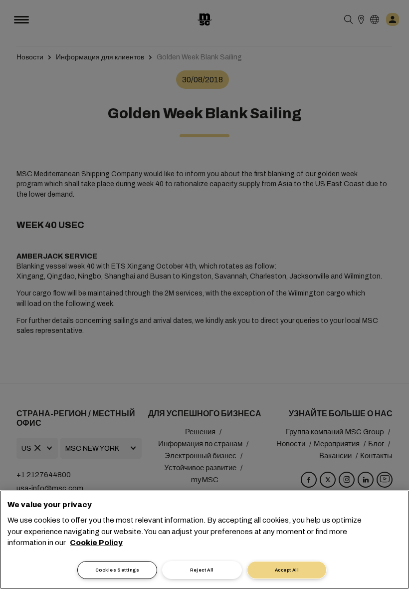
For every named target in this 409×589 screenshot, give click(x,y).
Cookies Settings (117, 570)
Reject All (202, 570)
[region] (204, 539)
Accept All (287, 570)
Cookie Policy (96, 543)
